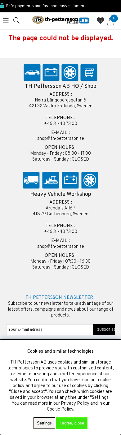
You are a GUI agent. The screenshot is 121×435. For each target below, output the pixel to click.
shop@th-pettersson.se (60, 139)
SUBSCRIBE (104, 330)
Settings (44, 423)
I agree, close (72, 423)
